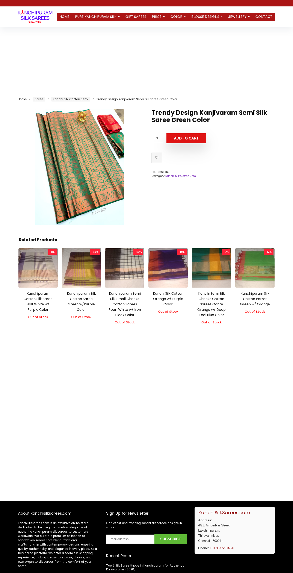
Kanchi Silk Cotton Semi (70, 99)
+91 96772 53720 (222, 548)
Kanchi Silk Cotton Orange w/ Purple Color (168, 299)
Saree (39, 99)
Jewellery (237, 16)
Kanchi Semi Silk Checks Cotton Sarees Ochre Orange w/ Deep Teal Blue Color (211, 304)
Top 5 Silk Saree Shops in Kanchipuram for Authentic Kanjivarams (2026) (145, 567)
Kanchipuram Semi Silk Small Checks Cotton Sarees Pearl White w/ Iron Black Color (125, 304)
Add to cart (186, 138)
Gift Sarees (135, 16)
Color (176, 16)
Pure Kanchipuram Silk (95, 16)
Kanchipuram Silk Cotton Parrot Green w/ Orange (255, 299)
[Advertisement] (146, 59)
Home (64, 16)
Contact (263, 16)
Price (157, 16)
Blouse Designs (205, 16)
